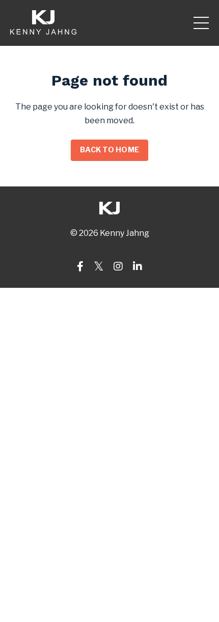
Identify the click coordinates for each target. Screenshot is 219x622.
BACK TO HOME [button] (109, 149)
